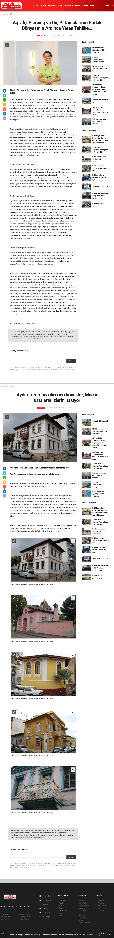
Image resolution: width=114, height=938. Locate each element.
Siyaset (85, 5)
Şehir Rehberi (83, 920)
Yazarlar (45, 904)
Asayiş (43, 5)
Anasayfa (5, 14)
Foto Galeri (46, 896)
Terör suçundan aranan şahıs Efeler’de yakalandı (100, 121)
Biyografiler (102, 905)
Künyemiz (46, 912)
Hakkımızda (5, 914)
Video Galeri (46, 900)
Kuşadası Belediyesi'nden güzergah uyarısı (98, 59)
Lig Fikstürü (82, 910)
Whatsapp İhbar (24, 917)
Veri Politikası (5, 919)
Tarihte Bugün (83, 913)
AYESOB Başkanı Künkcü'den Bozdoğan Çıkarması (100, 68)
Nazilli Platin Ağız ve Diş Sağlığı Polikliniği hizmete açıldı (100, 195)
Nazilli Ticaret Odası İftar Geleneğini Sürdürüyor (99, 159)
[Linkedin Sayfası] (17, 906)
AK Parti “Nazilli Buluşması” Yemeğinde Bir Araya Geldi (100, 78)
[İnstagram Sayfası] (9, 906)
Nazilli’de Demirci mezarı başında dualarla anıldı (100, 168)
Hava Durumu (83, 901)
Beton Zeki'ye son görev (100, 186)
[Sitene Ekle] (29, 906)
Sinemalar (82, 915)
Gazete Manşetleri (84, 923)
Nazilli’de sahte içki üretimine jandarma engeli (99, 177)
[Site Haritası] (25, 906)
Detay (102, 933)
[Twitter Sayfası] (5, 906)
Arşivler (45, 908)
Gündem (36, 5)
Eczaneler (81, 908)
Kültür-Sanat (68, 5)
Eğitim (77, 5)
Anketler (101, 903)
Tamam (102, 936)
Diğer (92, 5)
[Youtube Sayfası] (13, 906)
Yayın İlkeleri (5, 917)
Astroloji (101, 910)
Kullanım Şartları (25, 914)
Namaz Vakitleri (83, 905)
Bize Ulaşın (46, 917)
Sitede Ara (101, 901)
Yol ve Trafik (82, 903)
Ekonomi (51, 5)
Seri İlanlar (82, 918)
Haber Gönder (24, 919)
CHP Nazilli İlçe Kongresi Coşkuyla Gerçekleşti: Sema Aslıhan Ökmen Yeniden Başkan (100, 89)
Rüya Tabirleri (102, 908)
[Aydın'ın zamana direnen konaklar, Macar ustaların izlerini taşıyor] (40, 437)
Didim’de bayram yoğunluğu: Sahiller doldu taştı (98, 50)
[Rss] (21, 906)
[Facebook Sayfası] (2, 906)
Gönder (71, 361)
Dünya (59, 5)
